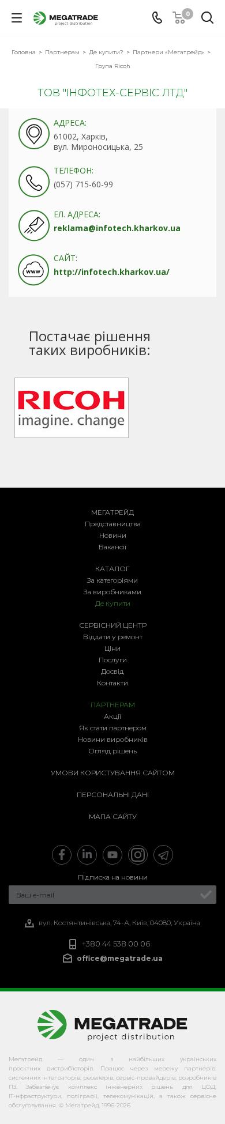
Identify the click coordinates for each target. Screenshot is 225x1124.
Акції (112, 716)
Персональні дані (113, 794)
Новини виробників (113, 739)
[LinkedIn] (87, 855)
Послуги (113, 659)
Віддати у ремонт (112, 636)
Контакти (112, 682)
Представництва (113, 523)
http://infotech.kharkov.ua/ (112, 271)
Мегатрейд (112, 512)
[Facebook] (62, 855)
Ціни (112, 648)
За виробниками (112, 591)
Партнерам (113, 704)
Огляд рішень (112, 750)
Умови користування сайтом (113, 772)
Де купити (112, 603)
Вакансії (112, 546)
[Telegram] (163, 855)
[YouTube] (112, 855)
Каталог (112, 568)
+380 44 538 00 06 (116, 944)
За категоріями (112, 580)
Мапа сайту (113, 816)
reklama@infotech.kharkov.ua (117, 227)
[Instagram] (138, 855)
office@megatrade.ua (120, 957)
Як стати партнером (113, 727)
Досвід (112, 671)
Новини (112, 535)
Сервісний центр (113, 625)
